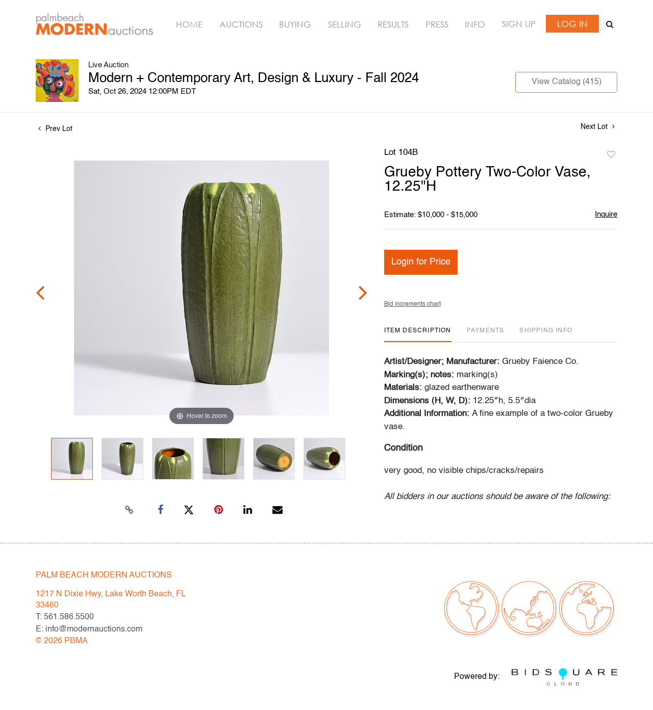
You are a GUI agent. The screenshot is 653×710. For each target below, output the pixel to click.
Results (393, 24)
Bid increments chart (412, 304)
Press (436, 24)
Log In (572, 23)
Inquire (606, 214)
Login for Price (420, 262)
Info (475, 24)
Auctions (241, 24)
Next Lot (595, 126)
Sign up (519, 23)
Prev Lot (57, 129)
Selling (344, 24)
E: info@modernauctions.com (89, 629)
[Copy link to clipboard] (129, 510)
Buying (295, 24)
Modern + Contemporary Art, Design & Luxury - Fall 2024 (253, 78)
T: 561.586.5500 (65, 617)
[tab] (417, 334)
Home (189, 24)
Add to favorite (611, 155)
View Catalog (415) (566, 82)
